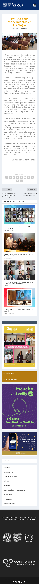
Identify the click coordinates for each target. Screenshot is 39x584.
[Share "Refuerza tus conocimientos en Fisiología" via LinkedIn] (25, 177)
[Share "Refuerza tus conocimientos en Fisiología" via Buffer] (28, 177)
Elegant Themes (15, 579)
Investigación (8, 499)
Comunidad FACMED (10, 476)
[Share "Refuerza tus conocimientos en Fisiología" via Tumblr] (18, 177)
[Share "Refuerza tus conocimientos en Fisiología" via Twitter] (10, 177)
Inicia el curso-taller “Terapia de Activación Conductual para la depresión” (18, 282)
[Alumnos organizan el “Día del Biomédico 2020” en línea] (19, 214)
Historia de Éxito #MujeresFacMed (14, 490)
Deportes (7, 485)
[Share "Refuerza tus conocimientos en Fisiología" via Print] (21, 181)
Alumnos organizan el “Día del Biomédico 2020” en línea (18, 227)
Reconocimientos (9, 503)
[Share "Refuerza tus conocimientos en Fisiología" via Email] (18, 181)
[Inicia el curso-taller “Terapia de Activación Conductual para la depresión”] (19, 270)
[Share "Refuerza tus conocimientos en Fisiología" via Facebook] (7, 177)
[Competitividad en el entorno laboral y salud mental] (19, 297)
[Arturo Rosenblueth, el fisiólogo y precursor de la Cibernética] (19, 242)
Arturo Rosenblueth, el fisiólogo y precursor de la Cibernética (19, 255)
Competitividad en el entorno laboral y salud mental (19, 310)
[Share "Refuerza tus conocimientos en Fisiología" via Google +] (14, 177)
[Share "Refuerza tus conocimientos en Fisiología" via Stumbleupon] (32, 177)
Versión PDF (9, 374)
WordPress (32, 579)
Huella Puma (8, 494)
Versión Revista (11, 380)
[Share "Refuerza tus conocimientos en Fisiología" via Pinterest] (21, 177)
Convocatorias (8, 472)
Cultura (6, 481)
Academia (24, 28)
